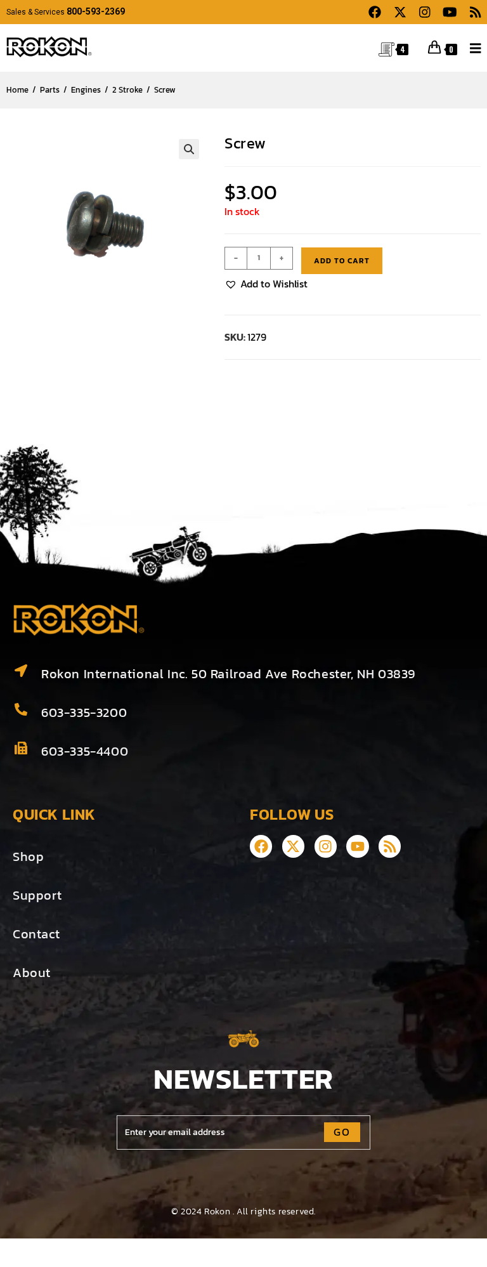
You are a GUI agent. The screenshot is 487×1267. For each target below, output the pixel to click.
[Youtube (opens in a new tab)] (450, 12)
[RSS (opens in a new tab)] (472, 12)
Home (17, 90)
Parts (50, 90)
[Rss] (390, 846)
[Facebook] (261, 846)
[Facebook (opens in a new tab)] (374, 12)
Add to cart (342, 260)
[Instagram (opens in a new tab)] (425, 12)
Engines (86, 90)
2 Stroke (127, 90)
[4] (386, 48)
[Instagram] (326, 846)
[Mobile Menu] (470, 46)
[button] (189, 149)
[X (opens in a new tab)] (400, 12)
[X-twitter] (293, 846)
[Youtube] (357, 846)
